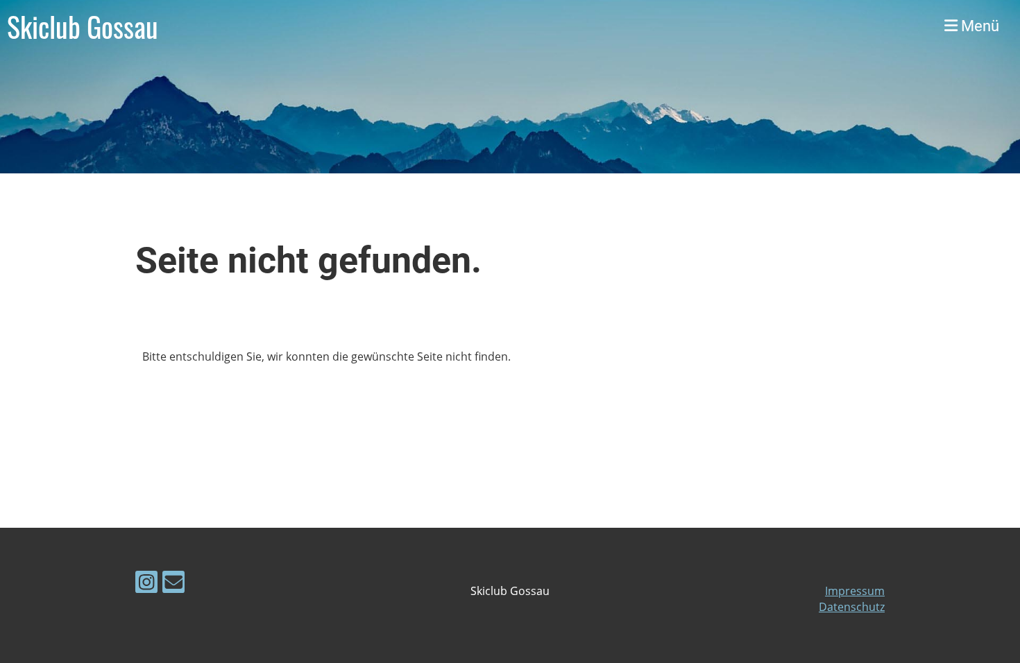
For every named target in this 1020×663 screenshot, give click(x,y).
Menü (978, 26)
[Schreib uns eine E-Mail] (173, 584)
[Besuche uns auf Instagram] (146, 584)
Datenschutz (852, 606)
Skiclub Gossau (82, 26)
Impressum (855, 591)
